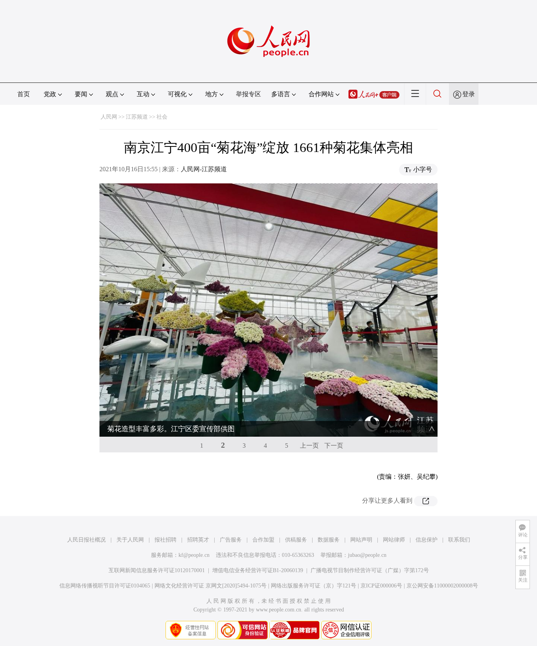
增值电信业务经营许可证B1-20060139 (257, 570)
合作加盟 (263, 540)
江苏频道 (137, 117)
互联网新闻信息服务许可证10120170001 (157, 570)
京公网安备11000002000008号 (442, 586)
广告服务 (231, 540)
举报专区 (248, 94)
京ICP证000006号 (381, 586)
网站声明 (361, 540)
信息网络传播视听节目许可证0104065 (104, 586)
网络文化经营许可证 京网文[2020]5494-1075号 (210, 586)
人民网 (109, 117)
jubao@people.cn (367, 555)
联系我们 (459, 540)
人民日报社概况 (86, 540)
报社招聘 (165, 540)
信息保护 (427, 540)
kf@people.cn (194, 555)
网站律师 (394, 540)
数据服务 (329, 540)
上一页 (309, 445)
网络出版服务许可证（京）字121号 (313, 586)
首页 (23, 94)
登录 (468, 94)
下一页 (333, 445)
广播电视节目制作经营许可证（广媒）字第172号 (370, 570)
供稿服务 (296, 540)
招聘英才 (198, 540)
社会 (161, 117)
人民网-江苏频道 (204, 169)
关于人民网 (130, 540)
